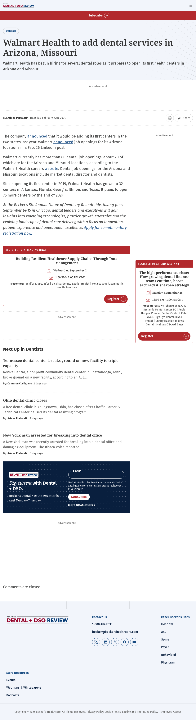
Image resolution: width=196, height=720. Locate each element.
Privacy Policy (75, 488)
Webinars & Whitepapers (23, 687)
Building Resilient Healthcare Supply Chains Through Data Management (67, 260)
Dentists (11, 31)
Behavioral (168, 655)
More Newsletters (80, 505)
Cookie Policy (113, 711)
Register (113, 299)
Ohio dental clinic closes (25, 400)
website (51, 168)
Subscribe (95, 15)
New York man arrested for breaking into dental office (52, 435)
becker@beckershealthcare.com (115, 632)
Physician (168, 662)
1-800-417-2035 (102, 624)
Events (11, 680)
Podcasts (12, 695)
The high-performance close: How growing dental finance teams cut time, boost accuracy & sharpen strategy (164, 278)
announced (37, 136)
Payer (165, 647)
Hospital (167, 624)
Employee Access (170, 711)
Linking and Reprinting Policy (139, 711)
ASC (163, 632)
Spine (165, 639)
